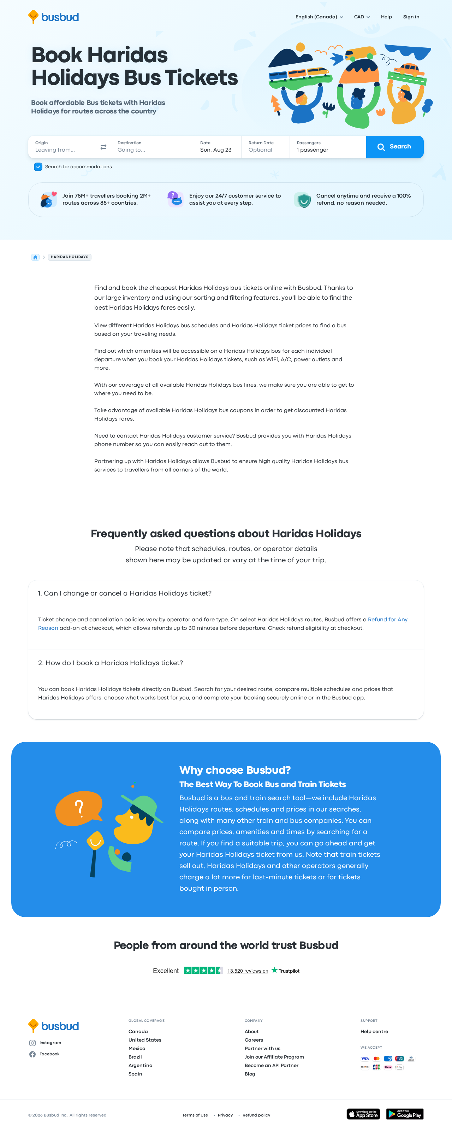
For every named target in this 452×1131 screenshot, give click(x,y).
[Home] (35, 257)
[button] (103, 147)
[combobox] (62, 147)
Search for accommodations (78, 167)
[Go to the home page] (53, 17)
